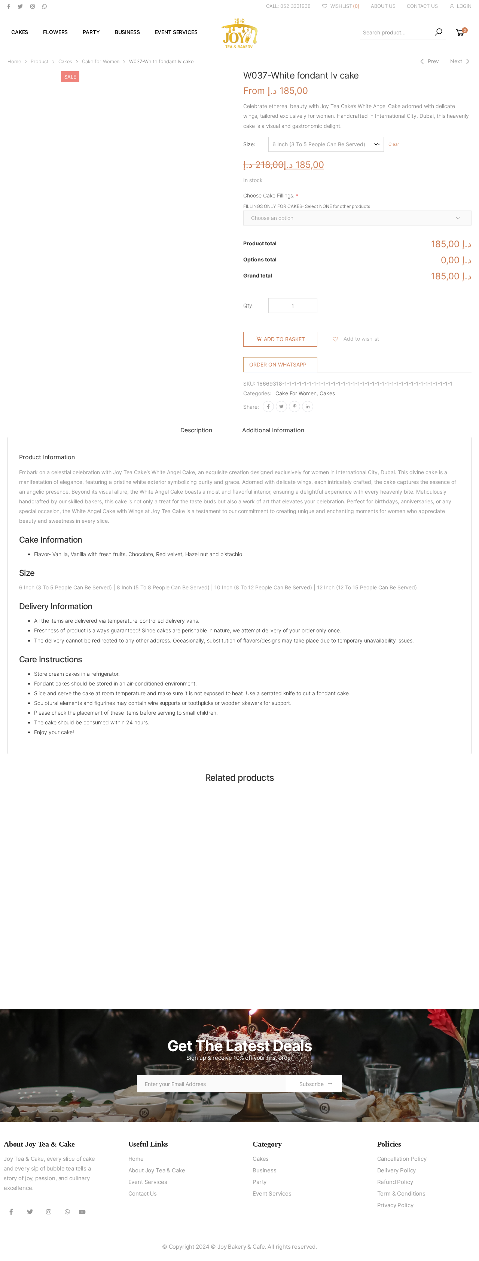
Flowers (55, 32)
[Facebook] (268, 406)
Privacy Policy (395, 1205)
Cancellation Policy (402, 1158)
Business (127, 32)
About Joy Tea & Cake (156, 1170)
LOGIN (464, 6)
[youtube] (82, 1211)
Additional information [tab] (273, 430)
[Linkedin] (307, 406)
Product (40, 61)
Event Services (176, 32)
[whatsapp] (44, 6)
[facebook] (8, 6)
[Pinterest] (294, 406)
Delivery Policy (396, 1170)
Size (248, 144)
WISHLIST (345, 6)
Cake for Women (100, 61)
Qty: (248, 305)
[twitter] (20, 6)
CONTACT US (422, 6)
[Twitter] (281, 406)
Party (91, 32)
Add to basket (284, 339)
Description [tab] (196, 430)
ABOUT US (383, 6)
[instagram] (32, 6)
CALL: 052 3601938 (288, 6)
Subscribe (311, 1084)
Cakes (19, 32)
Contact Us (142, 1193)
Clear (393, 144)
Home (14, 61)
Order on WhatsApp (277, 364)
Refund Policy (395, 1181)
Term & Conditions (401, 1193)
